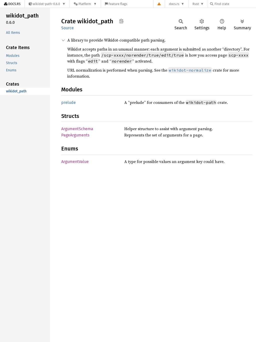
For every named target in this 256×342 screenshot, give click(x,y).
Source (67, 28)
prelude (68, 102)
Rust (195, 4)
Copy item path (121, 21)
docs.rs (174, 4)
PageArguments (75, 135)
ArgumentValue (75, 161)
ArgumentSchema (77, 128)
